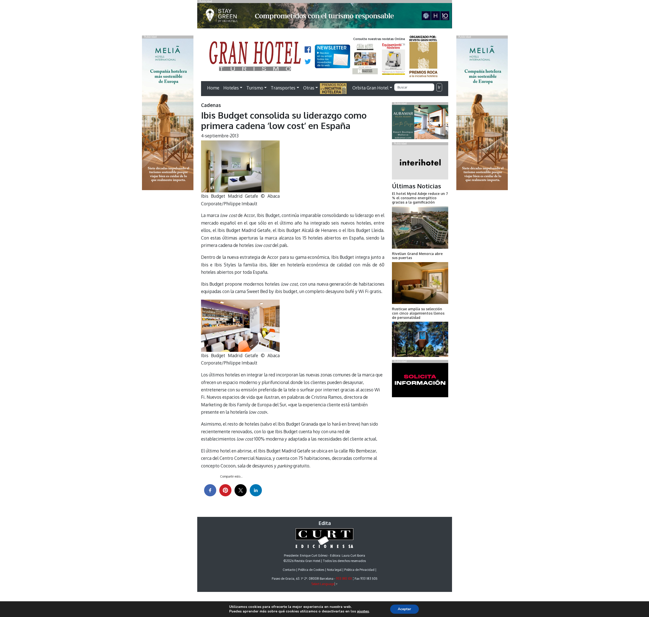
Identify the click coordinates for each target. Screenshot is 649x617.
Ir (439, 87)
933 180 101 (344, 578)
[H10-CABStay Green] (324, 17)
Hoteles (231, 87)
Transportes (283, 87)
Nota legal (334, 570)
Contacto (289, 570)
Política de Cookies (311, 570)
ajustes (363, 611)
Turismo (254, 87)
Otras (308, 87)
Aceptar (404, 609)
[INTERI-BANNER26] (420, 163)
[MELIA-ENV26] (482, 114)
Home (213, 87)
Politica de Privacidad (359, 570)
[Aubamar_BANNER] (420, 123)
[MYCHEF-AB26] (420, 381)
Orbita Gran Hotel (370, 87)
